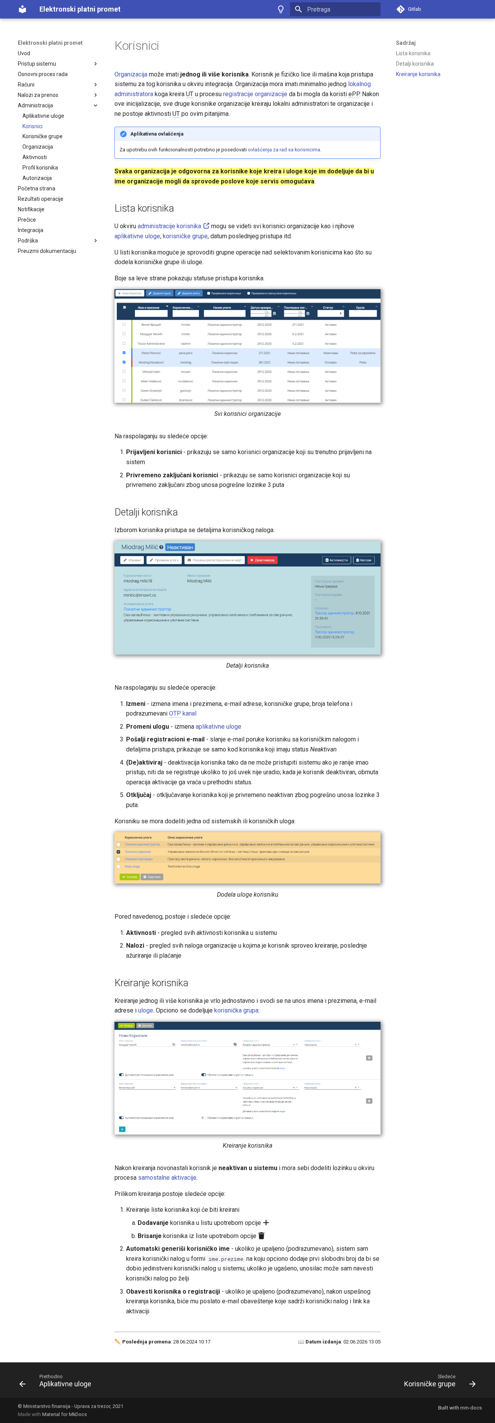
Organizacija (130, 74)
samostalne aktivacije (167, 1177)
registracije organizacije (255, 94)
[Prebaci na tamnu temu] (280, 9)
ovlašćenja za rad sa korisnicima (284, 150)
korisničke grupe (185, 236)
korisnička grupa (236, 1010)
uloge (145, 1010)
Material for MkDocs (64, 1414)
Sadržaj (406, 43)
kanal (182, 713)
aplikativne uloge (137, 236)
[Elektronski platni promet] (22, 9)
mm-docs (471, 1408)
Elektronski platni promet (50, 43)
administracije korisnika (170, 226)
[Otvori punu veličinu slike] (247, 346)
